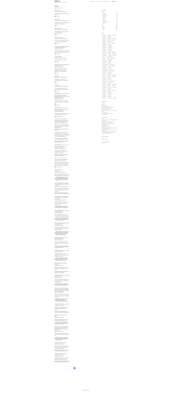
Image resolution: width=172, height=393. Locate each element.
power (57, 207)
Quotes (62, 11)
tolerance (61, 220)
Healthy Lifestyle (105, 15)
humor (63, 154)
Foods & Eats (104, 14)
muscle (63, 141)
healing (63, 322)
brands (57, 154)
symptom (59, 179)
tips (64, 179)
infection (112, 64)
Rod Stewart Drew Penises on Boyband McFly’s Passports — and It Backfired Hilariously (62, 96)
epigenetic (110, 47)
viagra (63, 234)
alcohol (57, 217)
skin (61, 247)
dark (60, 217)
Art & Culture (63, 20)
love (56, 16)
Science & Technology (105, 22)
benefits (57, 337)
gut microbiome (109, 56)
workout (64, 207)
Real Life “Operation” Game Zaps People (107, 113)
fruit (58, 218)
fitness (62, 283)
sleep (62, 193)
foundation (104, 55)
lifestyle (66, 258)
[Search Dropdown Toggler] (111, 1)
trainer (104, 91)
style (62, 207)
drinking (63, 217)
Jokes (62, 98)
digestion (104, 46)
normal (67, 141)
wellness (104, 96)
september (57, 247)
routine (59, 207)
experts (104, 52)
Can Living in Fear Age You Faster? (106, 133)
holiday (64, 271)
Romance (65, 11)
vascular (66, 179)
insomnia (67, 322)
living (68, 218)
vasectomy (60, 234)
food (62, 192)
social (58, 155)
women (57, 180)
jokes (65, 154)
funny (58, 141)
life (58, 116)
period (66, 300)
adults (57, 271)
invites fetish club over (105, 114)
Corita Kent (57, 84)
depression (61, 271)
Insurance (104, 16)
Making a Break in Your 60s (105, 126)
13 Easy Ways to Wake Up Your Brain (62, 303)
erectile (60, 231)
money (66, 246)
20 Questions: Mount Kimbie (60, 342)
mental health (105, 70)
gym (67, 283)
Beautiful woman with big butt (106, 109)
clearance (109, 41)
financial (104, 53)
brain (56, 311)
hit (57, 116)
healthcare (62, 232)
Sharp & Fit (104, 23)
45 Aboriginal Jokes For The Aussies (62, 250)
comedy (59, 154)
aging (56, 322)
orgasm (59, 178)
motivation (104, 73)
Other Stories (64, 172)
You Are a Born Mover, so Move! (106, 125)
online (56, 155)
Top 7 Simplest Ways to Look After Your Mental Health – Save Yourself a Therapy (62, 184)
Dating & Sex (60, 172)
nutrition (63, 300)
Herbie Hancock (58, 28)
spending (61, 155)
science (57, 301)
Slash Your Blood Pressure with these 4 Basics (108, 121)
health (64, 192)
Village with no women (105, 112)
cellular (104, 41)
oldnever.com (57, 7)
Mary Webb (57, 75)
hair (61, 218)
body (56, 192)
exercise (59, 192)
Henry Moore (57, 19)
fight (56, 141)
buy (60, 322)
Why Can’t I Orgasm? (59, 169)
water (65, 234)
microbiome (111, 70)
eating (65, 217)
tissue (114, 90)
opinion (109, 76)
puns (68, 284)
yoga (68, 193)
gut (103, 56)
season (66, 259)
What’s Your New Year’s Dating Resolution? (107, 122)
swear (58, 220)
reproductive (111, 81)
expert (64, 298)
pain (58, 91)
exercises (65, 231)
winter (109, 96)
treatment (57, 234)
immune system (105, 64)
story (63, 155)
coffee (59, 217)
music (58, 16)
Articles (57, 172)
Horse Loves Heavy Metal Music (61, 159)
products (104, 79)
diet (58, 231)
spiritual (66, 193)
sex (66, 178)
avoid (56, 298)
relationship (63, 178)
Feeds (63, 136)
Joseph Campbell (58, 56)
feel (56, 116)
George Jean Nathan (59, 37)
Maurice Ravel (57, 10)
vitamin (109, 93)
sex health (114, 84)
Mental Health (66, 186)
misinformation (58, 300)
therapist (62, 179)
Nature (64, 77)
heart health (104, 61)
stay (60, 207)
